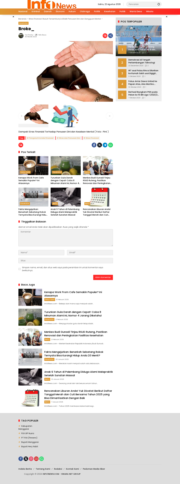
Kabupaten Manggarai (25, 427)
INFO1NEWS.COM (51, 474)
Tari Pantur (29, 35)
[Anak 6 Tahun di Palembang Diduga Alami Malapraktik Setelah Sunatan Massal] (66, 197)
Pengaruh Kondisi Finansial (41, 138)
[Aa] (66, 116)
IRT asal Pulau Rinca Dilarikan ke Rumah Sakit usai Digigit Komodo (143, 72)
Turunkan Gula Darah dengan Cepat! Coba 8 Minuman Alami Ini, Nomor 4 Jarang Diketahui (65, 180)
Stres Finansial (92, 138)
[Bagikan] (110, 35)
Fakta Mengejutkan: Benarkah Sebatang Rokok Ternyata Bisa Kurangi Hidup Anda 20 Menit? (33, 212)
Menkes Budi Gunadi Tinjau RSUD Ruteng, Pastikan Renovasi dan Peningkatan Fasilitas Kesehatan (96, 180)
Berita (87, 172)
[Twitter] (99, 145)
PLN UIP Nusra (27, 433)
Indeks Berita (25, 468)
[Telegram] (105, 145)
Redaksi (58, 468)
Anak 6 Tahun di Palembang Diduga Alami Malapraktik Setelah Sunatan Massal (65, 212)
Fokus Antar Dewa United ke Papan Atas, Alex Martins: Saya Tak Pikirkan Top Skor (142, 82)
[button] (159, 4)
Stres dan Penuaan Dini (69, 138)
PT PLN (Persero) (29, 437)
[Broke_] (33, 114)
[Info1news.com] (54, 4)
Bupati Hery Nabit (29, 446)
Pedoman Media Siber (94, 468)
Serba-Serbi (25, 172)
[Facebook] (94, 145)
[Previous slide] (21, 116)
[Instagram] (31, 458)
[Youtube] (36, 458)
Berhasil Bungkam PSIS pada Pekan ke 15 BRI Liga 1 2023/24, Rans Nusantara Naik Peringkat (143, 93)
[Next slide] (109, 116)
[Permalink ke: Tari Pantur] (21, 35)
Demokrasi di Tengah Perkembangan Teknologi (141, 61)
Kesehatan (23, 23)
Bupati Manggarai (30, 442)
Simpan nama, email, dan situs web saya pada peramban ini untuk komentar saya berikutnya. (62, 269)
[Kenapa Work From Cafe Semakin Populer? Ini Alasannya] (33, 165)
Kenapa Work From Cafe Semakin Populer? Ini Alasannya (31, 180)
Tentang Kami (43, 468)
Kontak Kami (72, 468)
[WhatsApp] (110, 145)
